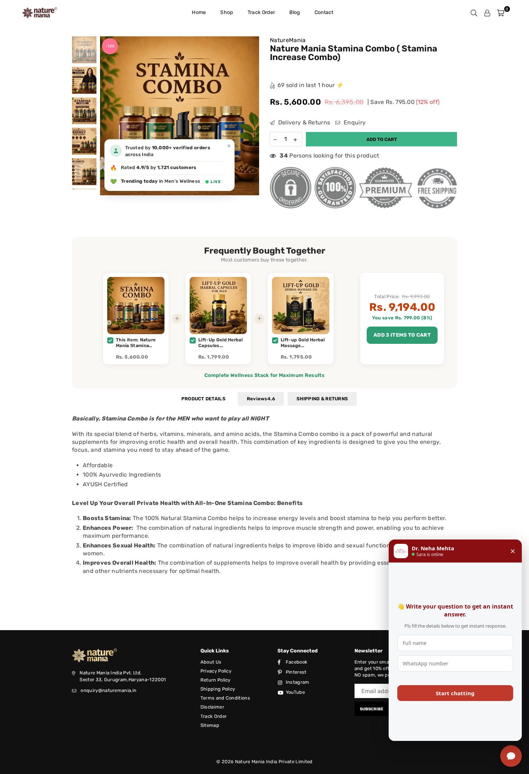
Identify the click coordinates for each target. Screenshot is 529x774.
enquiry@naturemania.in (108, 690)
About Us (211, 662)
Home (199, 12)
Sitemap (209, 725)
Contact (324, 12)
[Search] (473, 12)
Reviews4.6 (261, 398)
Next (253, 116)
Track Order (261, 12)
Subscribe (371, 709)
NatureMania (288, 40)
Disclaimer (212, 707)
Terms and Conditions (225, 698)
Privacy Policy (215, 671)
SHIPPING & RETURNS (322, 398)
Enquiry (354, 122)
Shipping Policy (217, 689)
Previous (106, 116)
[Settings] (487, 12)
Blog (294, 12)
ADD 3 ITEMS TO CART (402, 335)
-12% (110, 46)
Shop (226, 12)
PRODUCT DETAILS (203, 398)
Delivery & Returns (303, 122)
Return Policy (215, 680)
